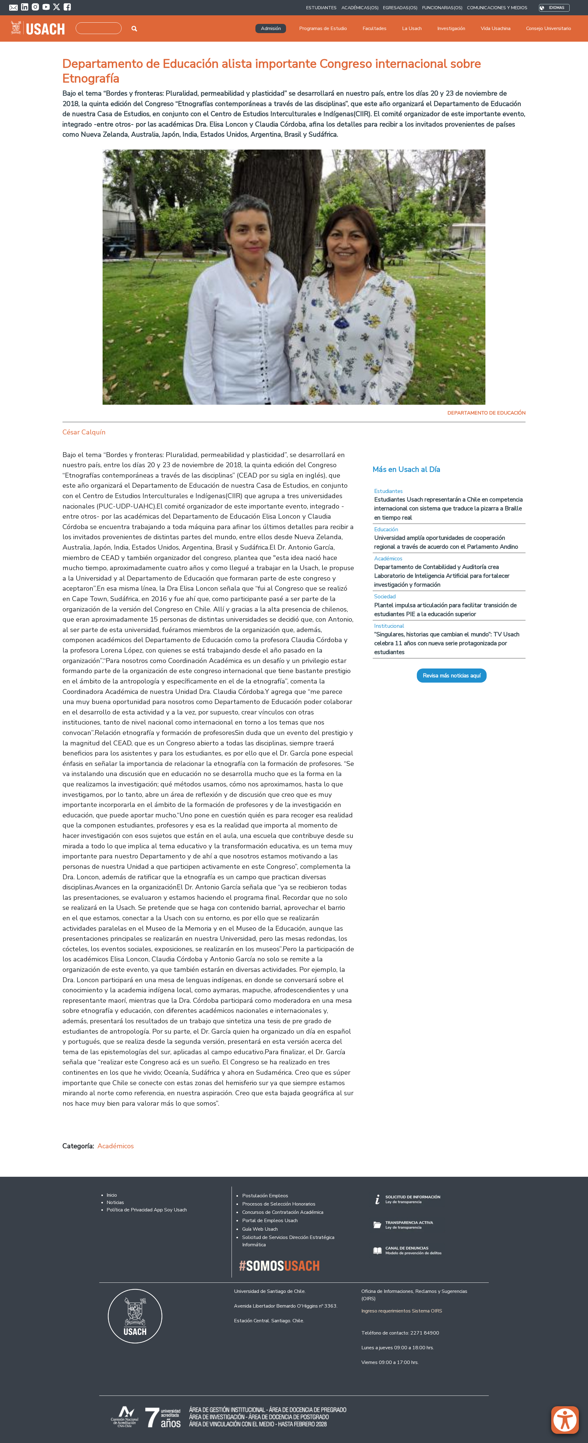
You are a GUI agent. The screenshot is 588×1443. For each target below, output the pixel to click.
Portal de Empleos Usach (270, 1220)
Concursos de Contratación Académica (282, 1212)
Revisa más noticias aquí (452, 675)
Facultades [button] (374, 28)
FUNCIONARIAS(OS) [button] (442, 8)
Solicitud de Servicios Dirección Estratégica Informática (288, 1241)
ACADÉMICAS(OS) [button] (360, 8)
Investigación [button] (451, 28)
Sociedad (385, 596)
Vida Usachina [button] (496, 28)
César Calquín (84, 432)
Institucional (389, 626)
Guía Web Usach (260, 1229)
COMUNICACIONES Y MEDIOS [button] (497, 8)
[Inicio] (40, 28)
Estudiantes (388, 491)
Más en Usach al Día (406, 469)
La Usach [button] (412, 28)
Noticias (115, 1202)
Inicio (112, 1195)
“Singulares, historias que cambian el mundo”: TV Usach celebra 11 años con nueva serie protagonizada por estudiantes (446, 643)
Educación (386, 529)
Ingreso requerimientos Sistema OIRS (401, 1311)
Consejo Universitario (548, 28)
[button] (568, 1422)
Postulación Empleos (265, 1195)
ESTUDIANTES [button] (321, 8)
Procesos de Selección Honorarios (278, 1204)
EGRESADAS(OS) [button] (400, 8)
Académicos (115, 1146)
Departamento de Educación (486, 413)
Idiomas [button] (556, 8)
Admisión (271, 28)
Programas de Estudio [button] (323, 28)
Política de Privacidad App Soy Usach (147, 1209)
